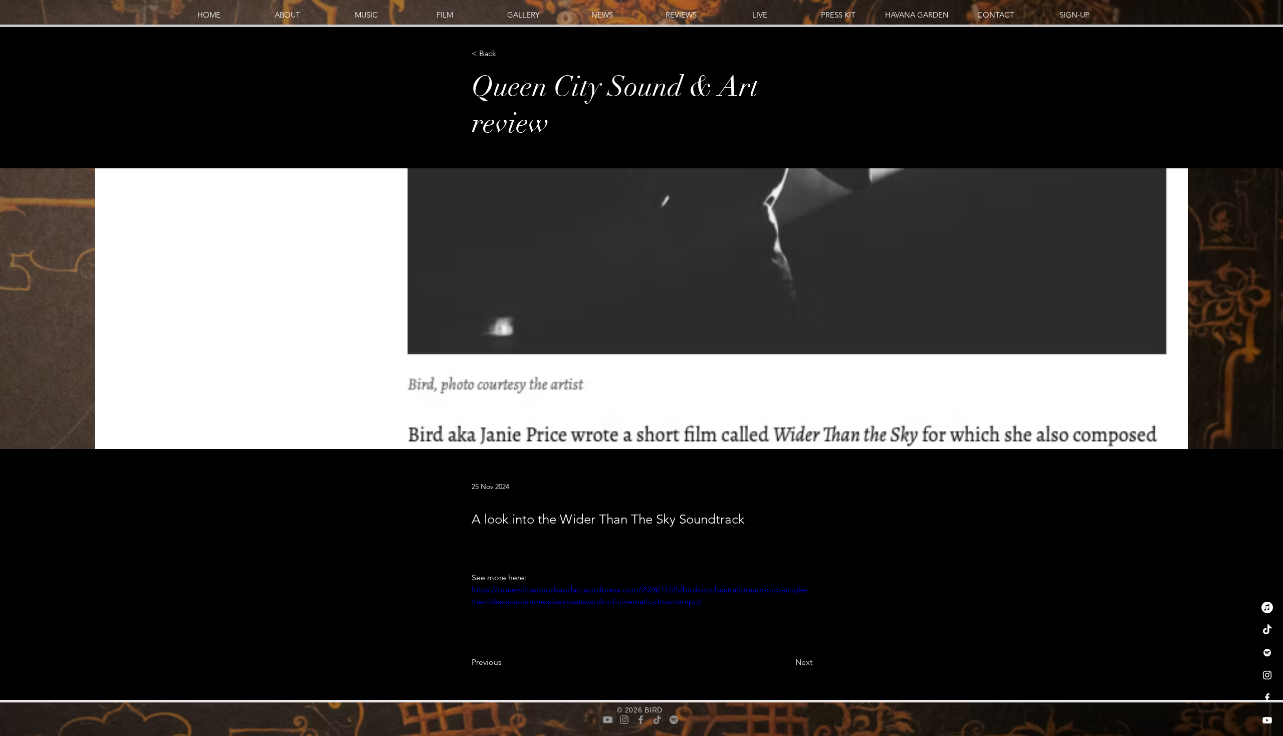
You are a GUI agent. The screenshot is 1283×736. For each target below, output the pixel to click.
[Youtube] (607, 719)
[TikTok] (1267, 630)
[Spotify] (1267, 652)
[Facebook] (1267, 697)
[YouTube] (1267, 720)
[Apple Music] (1267, 607)
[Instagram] (1267, 675)
